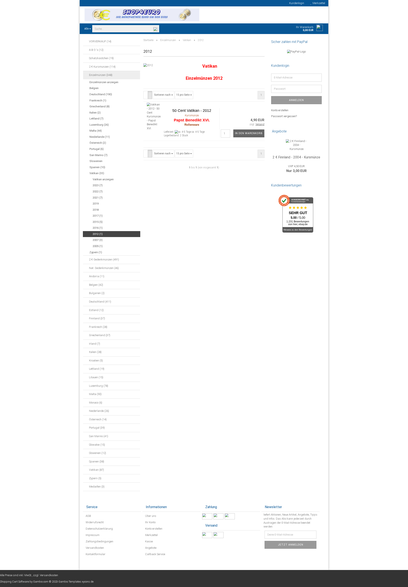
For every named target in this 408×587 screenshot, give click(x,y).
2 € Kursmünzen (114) (102, 66)
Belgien (94, 88)
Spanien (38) (96, 461)
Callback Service (154, 554)
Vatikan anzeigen (103, 179)
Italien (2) (95, 112)
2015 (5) (98, 221)
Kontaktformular (95, 554)
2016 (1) (98, 227)
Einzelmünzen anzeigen (103, 82)
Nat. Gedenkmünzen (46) (103, 268)
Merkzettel (318, 3)
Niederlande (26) (98, 410)
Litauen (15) (95, 377)
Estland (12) (96, 310)
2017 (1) (98, 215)
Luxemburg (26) (99, 124)
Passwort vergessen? (284, 116)
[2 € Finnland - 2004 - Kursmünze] (296, 145)
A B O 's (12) (95, 49)
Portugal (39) (96, 427)
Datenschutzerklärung (99, 528)
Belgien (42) (95, 284)
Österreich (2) (97, 142)
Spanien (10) (97, 167)
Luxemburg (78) (98, 385)
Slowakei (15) (96, 444)
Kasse (148, 541)
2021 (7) (98, 197)
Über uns (150, 515)
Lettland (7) (96, 118)
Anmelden (296, 100)
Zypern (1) (95, 252)
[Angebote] (320, 131)
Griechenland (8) (99, 106)
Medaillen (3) (96, 486)
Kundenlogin (296, 3)
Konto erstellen (279, 110)
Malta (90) (95, 394)
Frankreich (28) (97, 326)
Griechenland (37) (99, 335)
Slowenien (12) (97, 453)
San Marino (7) (98, 155)
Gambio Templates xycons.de (76, 581)
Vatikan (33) (96, 173)
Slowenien (95, 161)
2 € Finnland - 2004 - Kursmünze (296, 157)
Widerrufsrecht (94, 522)
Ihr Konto (150, 522)
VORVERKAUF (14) (99, 41)
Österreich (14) (97, 419)
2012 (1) (98, 234)
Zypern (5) (94, 478)
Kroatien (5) (95, 360)
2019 (96, 203)
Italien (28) (95, 352)
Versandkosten (94, 547)
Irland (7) (94, 343)
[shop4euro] (142, 14)
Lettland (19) (96, 368)
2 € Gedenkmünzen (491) (103, 259)
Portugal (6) (96, 149)
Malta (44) (95, 130)
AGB (88, 515)
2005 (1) (98, 246)
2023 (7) (98, 185)
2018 (96, 209)
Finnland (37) (96, 318)
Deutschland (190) (100, 94)
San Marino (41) (98, 436)
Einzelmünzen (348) (100, 75)
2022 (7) (98, 191)
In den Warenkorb (249, 133)
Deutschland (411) (99, 301)
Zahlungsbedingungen (99, 541)
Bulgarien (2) (96, 293)
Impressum (92, 535)
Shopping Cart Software (14, 581)
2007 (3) (98, 240)
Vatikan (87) (96, 469)
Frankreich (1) (97, 100)
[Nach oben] (396, 581)
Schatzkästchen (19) (101, 58)
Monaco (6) (95, 402)
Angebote (150, 547)
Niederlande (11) (99, 136)
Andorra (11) (96, 276)
